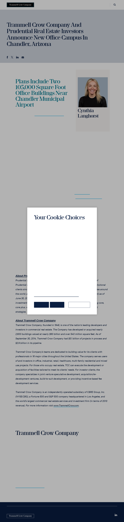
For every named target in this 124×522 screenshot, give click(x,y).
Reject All (56, 301)
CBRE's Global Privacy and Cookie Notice (53, 292)
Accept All (41, 301)
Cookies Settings (80, 301)
